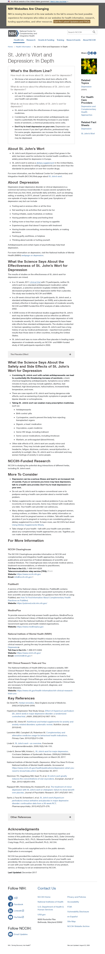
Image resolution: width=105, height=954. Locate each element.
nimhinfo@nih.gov (22, 655)
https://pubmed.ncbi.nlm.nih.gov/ (32, 603)
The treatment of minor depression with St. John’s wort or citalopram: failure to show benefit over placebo (43, 789)
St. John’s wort (55, 176)
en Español (72, 916)
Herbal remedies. (26, 702)
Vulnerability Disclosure (78, 911)
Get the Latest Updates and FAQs (72, 21)
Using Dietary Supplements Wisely (28, 525)
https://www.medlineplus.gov (30, 626)
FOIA (69, 906)
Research (31, 40)
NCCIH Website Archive (78, 926)
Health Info (19, 40)
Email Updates (21, 934)
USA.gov (42, 914)
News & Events (73, 40)
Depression (13, 647)
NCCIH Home (44, 897)
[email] (88, 53)
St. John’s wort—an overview (28, 743)
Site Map (71, 921)
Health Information (23, 47)
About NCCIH (89, 40)
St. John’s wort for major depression (51, 751)
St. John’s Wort (88, 133)
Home (10, 47)
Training (60, 40)
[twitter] (95, 53)
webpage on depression (32, 255)
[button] (41, 354)
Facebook (18, 904)
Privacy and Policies (76, 897)
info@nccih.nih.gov (23, 577)
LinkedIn (18, 910)
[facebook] (91, 53)
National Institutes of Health (50, 901)
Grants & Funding (46, 40)
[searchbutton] (94, 32)
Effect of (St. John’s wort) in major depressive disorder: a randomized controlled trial (43, 714)
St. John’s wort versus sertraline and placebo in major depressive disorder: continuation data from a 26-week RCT (40, 800)
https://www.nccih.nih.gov (29, 574)
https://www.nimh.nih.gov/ (29, 653)
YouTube (18, 917)
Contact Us (47, 888)
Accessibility (73, 901)
